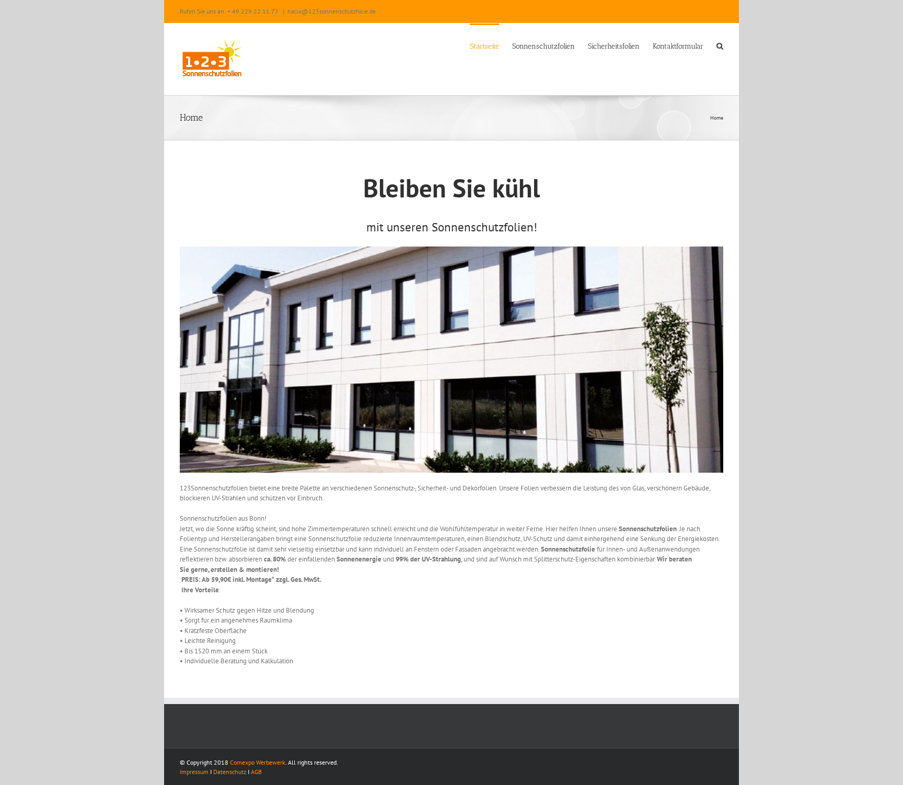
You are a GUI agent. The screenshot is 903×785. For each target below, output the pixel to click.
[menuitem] (491, 45)
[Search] (719, 45)
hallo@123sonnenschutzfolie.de (331, 11)
